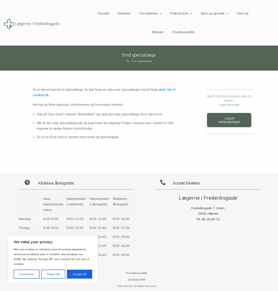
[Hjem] (127, 61)
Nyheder (124, 13)
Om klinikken (148, 13)
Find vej (242, 13)
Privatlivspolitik (183, 32)
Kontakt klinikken (186, 183)
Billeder (158, 32)
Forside (103, 13)
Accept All (79, 274)
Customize (27, 274)
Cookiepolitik (137, 279)
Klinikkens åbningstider (56, 183)
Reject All (53, 274)
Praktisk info (179, 13)
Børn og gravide (212, 13)
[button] (229, 120)
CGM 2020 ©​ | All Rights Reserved (136, 286)
